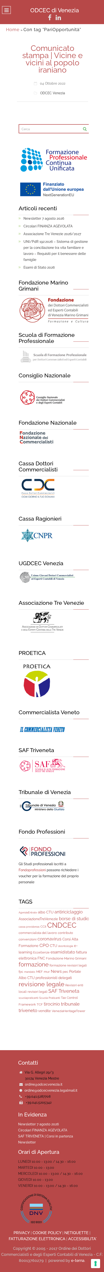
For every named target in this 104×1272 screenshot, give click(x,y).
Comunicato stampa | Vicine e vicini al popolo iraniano (52, 59)
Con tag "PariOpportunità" (52, 29)
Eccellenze (41, 952)
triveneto (28, 1010)
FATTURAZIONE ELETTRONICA (37, 1239)
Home (13, 29)
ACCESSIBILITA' (82, 1239)
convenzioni (28, 939)
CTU (53, 946)
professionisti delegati (54, 978)
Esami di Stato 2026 (39, 267)
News (56, 971)
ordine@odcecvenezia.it (43, 1084)
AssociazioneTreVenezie (38, 919)
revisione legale (41, 984)
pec (65, 971)
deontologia (65, 946)
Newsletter (27, 1142)
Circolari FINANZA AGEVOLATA (48, 226)
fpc (21, 971)
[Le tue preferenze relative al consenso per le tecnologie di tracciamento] (95, 1263)
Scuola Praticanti (49, 997)
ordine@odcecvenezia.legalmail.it (50, 1090)
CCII (43, 926)
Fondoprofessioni (32, 870)
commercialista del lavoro (38, 933)
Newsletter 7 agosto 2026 (43, 218)
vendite (44, 1011)
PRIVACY (22, 1233)
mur (47, 971)
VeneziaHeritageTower (68, 1011)
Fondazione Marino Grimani (66, 958)
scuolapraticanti (28, 997)
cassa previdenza (29, 926)
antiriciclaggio (68, 911)
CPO (44, 945)
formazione (34, 964)
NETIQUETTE (76, 1233)
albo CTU (45, 912)
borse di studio (74, 918)
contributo (65, 933)
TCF (40, 1004)
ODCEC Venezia (52, 93)
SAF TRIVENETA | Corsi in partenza (45, 1136)
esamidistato (63, 952)
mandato (29, 971)
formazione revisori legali (68, 965)
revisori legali (37, 991)
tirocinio (52, 1004)
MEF (39, 971)
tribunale (70, 1004)
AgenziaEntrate (28, 912)
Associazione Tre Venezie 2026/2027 (52, 234)
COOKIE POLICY (47, 1233)
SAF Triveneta (63, 991)
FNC (41, 958)
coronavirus (49, 938)
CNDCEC (61, 925)
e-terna (77, 1260)
